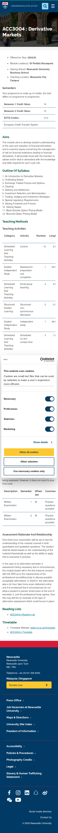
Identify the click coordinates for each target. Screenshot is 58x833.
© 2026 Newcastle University (37, 823)
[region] (29, 298)
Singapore (25, 678)
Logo (5, 6)
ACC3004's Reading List (22, 614)
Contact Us (46, 817)
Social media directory (40, 811)
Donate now (16, 685)
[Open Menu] (53, 6)
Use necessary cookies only (29, 471)
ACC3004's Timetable (21, 632)
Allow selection (29, 461)
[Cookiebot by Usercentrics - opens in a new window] (41, 360)
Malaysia (11, 678)
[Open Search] (45, 6)
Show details (40, 442)
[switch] (49, 409)
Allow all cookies (29, 452)
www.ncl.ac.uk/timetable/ (42, 627)
